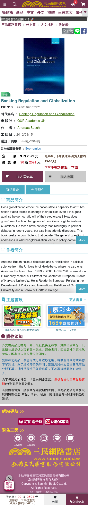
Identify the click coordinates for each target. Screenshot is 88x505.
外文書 (31, 24)
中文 (30, 12)
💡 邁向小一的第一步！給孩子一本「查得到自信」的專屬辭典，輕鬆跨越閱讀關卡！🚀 (15, 19)
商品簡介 (12, 189)
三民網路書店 (11, 24)
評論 (70, 30)
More (81, 240)
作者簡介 (37, 189)
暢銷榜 (7, 12)
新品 (20, 12)
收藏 (55, 501)
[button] (85, 317)
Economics (33, 148)
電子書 (81, 12)
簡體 (51, 12)
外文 (40, 12)
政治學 (64, 24)
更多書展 (76, 300)
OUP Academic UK (31, 120)
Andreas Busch (28, 127)
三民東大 (65, 12)
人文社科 (47, 24)
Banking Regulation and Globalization (46, 113)
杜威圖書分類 (12, 148)
